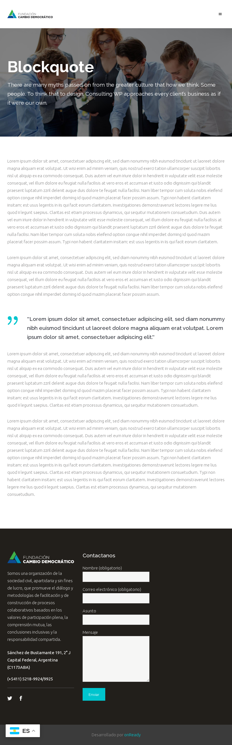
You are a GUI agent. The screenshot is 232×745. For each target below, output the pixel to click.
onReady (132, 734)
